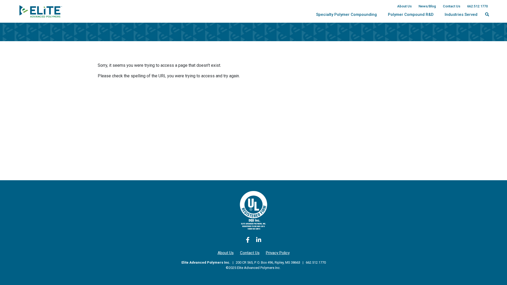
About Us (404, 6)
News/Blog (427, 6)
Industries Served (461, 14)
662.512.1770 (477, 6)
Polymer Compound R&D (411, 14)
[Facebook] (248, 240)
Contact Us (451, 6)
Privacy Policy (278, 252)
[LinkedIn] (258, 240)
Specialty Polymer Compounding (346, 14)
